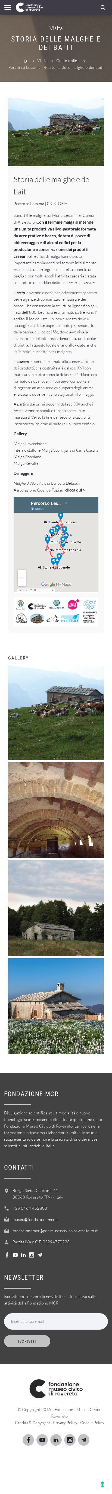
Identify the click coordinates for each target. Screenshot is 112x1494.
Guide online (68, 60)
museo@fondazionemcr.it (35, 1219)
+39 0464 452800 (30, 1208)
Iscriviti (27, 1341)
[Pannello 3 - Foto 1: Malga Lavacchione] (56, 132)
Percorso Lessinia (24, 67)
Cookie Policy (92, 1422)
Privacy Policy (65, 1422)
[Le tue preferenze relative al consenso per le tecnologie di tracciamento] (102, 1484)
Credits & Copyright (32, 1422)
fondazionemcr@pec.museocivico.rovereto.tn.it (55, 1230)
